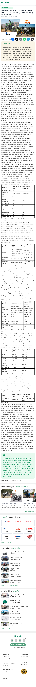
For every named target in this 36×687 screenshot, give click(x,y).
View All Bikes (5, 628)
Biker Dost (24, 664)
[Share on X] (16, 39)
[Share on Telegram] (28, 39)
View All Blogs (29, 511)
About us (6, 657)
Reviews (5, 676)
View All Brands (6, 542)
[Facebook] (16, 640)
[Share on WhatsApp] (24, 39)
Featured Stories (8, 674)
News (5, 671)
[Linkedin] (20, 640)
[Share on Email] (20, 39)
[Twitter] (24, 640)
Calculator (24, 662)
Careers (5, 665)
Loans (5, 678)
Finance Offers (25, 657)
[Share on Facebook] (12, 39)
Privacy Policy (7, 661)
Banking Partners (8, 659)
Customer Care (19, 644)
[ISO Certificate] (24, 671)
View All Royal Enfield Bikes (9, 585)
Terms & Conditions (9, 663)
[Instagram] (12, 640)
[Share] (32, 39)
